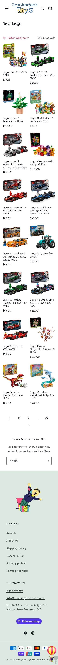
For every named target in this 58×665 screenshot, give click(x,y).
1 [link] (9, 418)
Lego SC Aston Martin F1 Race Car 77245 (15, 303)
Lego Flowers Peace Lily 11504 (13, 120)
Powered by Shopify (42, 659)
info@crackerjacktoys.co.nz (25, 598)
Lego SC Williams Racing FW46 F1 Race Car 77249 (40, 210)
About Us (12, 540)
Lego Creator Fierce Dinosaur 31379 (13, 395)
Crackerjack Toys (22, 659)
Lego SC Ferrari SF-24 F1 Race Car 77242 (15, 210)
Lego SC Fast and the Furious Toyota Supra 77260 (15, 256)
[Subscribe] (47, 461)
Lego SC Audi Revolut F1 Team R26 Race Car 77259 (15, 164)
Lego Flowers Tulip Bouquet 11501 (42, 163)
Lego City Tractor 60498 (41, 255)
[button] (6, 8)
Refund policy (15, 555)
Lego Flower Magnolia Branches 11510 (42, 349)
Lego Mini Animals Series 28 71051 (41, 120)
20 (46, 418)
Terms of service (17, 570)
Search (11, 533)
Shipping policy (16, 548)
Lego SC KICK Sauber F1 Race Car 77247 (42, 75)
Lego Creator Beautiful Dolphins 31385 (42, 395)
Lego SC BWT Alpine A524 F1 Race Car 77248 (42, 303)
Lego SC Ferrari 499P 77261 (13, 348)
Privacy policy (15, 563)
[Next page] (29, 425)
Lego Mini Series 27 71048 (15, 74)
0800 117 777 (14, 591)
